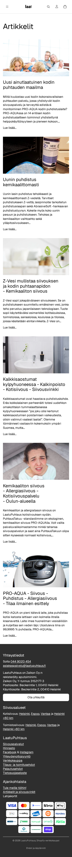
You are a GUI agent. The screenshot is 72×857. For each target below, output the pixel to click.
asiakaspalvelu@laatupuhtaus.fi (24, 666)
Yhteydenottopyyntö (16, 756)
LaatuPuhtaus (28, 840)
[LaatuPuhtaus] (27, 6)
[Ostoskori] (65, 7)
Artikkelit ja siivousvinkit (19, 792)
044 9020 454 (21, 662)
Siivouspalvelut (13, 744)
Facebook (9, 752)
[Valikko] (7, 6)
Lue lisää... (9, 128)
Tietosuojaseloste (15, 773)
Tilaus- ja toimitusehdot (19, 765)
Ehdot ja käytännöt (36, 848)
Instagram (26, 752)
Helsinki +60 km (14, 729)
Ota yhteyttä (36, 697)
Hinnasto (9, 748)
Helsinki (24, 714)
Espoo (35, 714)
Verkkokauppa (12, 761)
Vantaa (45, 714)
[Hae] (48, 7)
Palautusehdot (13, 769)
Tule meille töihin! (14, 788)
